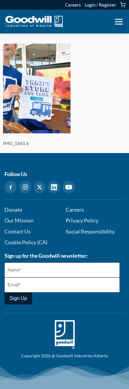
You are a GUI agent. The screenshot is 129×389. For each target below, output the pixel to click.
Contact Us (17, 231)
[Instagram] (25, 187)
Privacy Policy (82, 220)
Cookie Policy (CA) (25, 242)
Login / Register (100, 4)
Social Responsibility (90, 231)
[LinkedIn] (54, 187)
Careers (73, 4)
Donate (13, 210)
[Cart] (122, 4)
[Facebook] (10, 187)
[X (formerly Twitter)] (39, 187)
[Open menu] (118, 21)
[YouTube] (68, 187)
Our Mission (19, 220)
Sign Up (18, 298)
